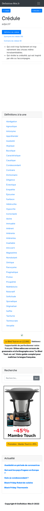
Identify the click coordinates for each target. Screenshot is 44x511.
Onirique (10, 262)
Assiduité (10, 141)
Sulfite (9, 311)
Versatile (10, 325)
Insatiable (10, 243)
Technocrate (12, 321)
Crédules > (36, 11)
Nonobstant (11, 257)
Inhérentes (11, 238)
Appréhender (12, 136)
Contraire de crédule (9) (13, 41)
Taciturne (10, 316)
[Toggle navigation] (38, 3)
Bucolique (10, 150)
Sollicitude (11, 296)
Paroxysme (11, 267)
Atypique (10, 146)
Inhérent (10, 228)
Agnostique (11, 126)
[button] (6, 10)
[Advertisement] (22, 88)
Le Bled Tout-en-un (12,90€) (17, 342)
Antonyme (11, 131)
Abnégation (11, 121)
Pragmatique (12, 272)
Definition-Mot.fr (11, 3)
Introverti (10, 248)
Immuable (10, 223)
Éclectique (11, 184)
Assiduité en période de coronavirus (22, 465)
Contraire (10, 170)
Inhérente (10, 233)
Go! (36, 378)
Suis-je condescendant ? (16, 478)
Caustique (11, 160)
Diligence (10, 180)
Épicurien (10, 194)
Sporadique (11, 301)
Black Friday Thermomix (16, 487)
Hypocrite (10, 209)
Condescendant (13, 165)
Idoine (9, 218)
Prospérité (11, 282)
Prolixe (9, 277)
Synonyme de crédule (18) (13, 36)
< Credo (6, 11)
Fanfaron (10, 199)
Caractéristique (13, 155)
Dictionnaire (11, 175)
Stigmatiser (11, 306)
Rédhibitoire (11, 287)
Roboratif (10, 291)
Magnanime (11, 252)
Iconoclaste (11, 214)
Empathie (10, 189)
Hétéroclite (11, 204)
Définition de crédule (11, 32)
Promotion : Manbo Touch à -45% (22, 444)
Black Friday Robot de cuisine (18, 482)
